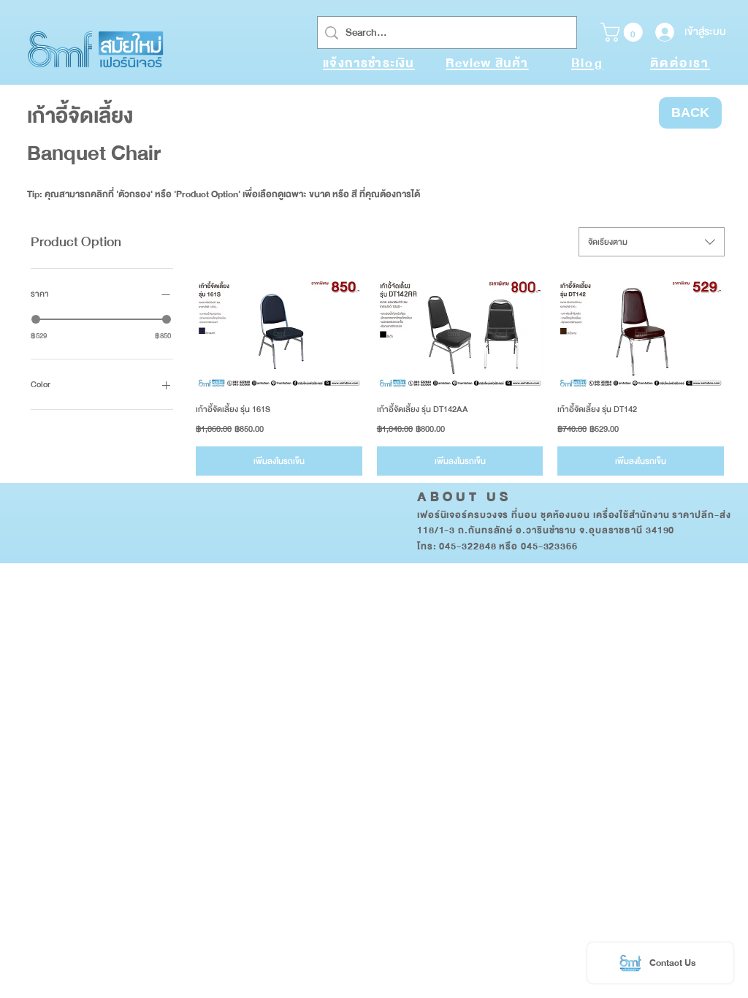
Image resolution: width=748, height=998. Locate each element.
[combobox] (652, 241)
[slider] (36, 319)
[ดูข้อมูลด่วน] (279, 333)
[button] (623, 32)
